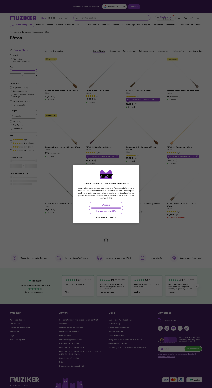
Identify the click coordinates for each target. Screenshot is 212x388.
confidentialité (106, 198)
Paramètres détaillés (106, 211)
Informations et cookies (106, 217)
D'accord (106, 204)
